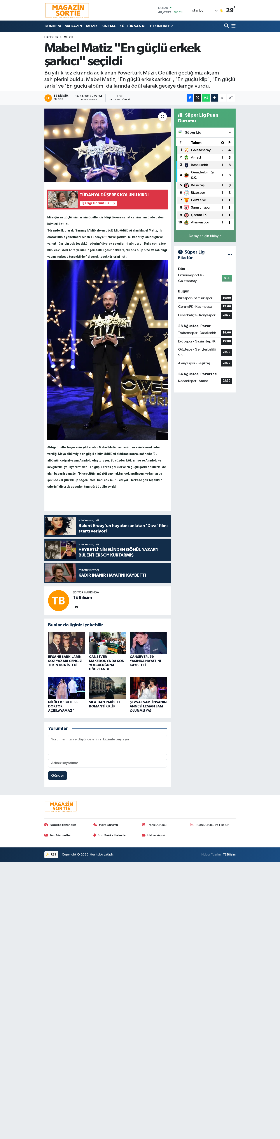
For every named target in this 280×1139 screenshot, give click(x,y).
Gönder (57, 776)
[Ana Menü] (233, 26)
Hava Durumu (108, 824)
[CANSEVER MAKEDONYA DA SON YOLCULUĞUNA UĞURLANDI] (107, 643)
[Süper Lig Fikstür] (230, 255)
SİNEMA (109, 26)
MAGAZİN (73, 26)
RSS (53, 854)
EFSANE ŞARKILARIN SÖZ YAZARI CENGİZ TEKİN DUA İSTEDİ (65, 661)
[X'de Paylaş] (197, 98)
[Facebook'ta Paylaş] (190, 98)
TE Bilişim (229, 854)
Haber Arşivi (156, 835)
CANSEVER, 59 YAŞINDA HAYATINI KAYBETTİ (145, 661)
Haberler (51, 37)
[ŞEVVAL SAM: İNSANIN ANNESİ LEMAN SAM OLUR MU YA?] (148, 688)
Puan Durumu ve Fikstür (212, 824)
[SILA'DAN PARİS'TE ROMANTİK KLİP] (107, 688)
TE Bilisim (82, 597)
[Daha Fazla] (214, 98)
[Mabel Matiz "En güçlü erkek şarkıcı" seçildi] (107, 145)
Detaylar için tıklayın (205, 236)
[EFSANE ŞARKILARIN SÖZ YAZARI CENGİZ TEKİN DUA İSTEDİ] (66, 643)
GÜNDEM (52, 26)
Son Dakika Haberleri (112, 835)
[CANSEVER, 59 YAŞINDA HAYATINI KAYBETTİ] (148, 643)
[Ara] (227, 26)
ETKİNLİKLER (161, 26)
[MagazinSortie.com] (67, 10)
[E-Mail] (76, 607)
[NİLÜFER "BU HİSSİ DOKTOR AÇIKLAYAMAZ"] (66, 688)
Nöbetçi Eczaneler (63, 824)
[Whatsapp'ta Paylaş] (206, 98)
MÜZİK (92, 26)
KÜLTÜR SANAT (132, 26)
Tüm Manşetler (60, 835)
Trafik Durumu (156, 824)
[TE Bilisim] (58, 600)
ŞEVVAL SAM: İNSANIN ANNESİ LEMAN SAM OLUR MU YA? (148, 706)
